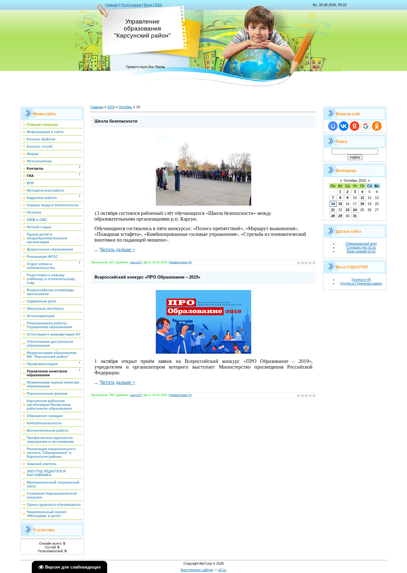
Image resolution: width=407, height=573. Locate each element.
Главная (111, 5)
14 (333, 204)
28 (333, 216)
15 (340, 204)
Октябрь (125, 107)
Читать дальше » (117, 249)
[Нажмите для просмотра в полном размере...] (203, 204)
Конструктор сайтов (197, 570)
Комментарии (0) (180, 262)
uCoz (222, 570)
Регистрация (131, 5)
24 (355, 210)
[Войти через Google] (366, 126)
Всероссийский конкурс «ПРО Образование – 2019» (147, 277)
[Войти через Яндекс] (354, 126)
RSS (158, 5)
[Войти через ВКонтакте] (343, 126)
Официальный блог (361, 243)
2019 (111, 107)
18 (362, 204)
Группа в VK (361, 279)
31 (355, 216)
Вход (148, 5)
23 (347, 210)
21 (333, 210)
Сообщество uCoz (361, 247)
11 (362, 198)
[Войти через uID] (333, 126)
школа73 (135, 262)
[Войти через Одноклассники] (377, 126)
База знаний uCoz (361, 251)
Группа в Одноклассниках (361, 283)
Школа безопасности (115, 121)
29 (340, 216)
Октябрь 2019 (355, 180)
